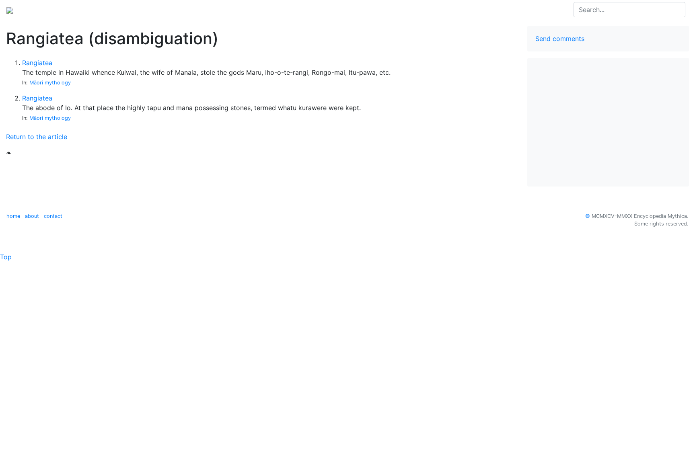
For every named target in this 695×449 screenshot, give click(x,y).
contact (53, 216)
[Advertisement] (608, 122)
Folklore (74, 10)
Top (6, 257)
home (13, 216)
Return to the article (36, 137)
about (32, 216)
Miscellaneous (113, 10)
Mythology (39, 10)
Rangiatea (37, 63)
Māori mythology (50, 83)
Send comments (559, 39)
